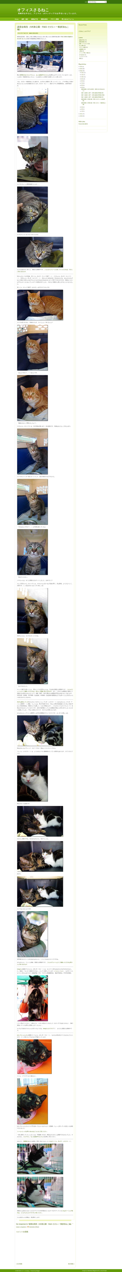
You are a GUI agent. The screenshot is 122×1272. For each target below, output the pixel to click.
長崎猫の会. (26, 1141)
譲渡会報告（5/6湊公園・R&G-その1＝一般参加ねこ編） (43, 28)
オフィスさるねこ (33, 10)
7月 (82, 83)
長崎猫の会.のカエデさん (27, 75)
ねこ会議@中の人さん (42, 75)
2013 (81, 68)
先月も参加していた (22, 702)
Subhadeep (89, 1270)
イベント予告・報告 (84, 52)
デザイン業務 (55, 19)
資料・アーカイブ (83, 43)
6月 (82, 85)
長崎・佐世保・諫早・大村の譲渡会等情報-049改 (92, 95)
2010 (81, 116)
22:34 (26, 33)
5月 (82, 87)
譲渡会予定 (34, 19)
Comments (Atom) (34, 1227)
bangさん (19, 969)
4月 (82, 107)
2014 (81, 66)
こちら (56, 971)
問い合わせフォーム (68, 19)
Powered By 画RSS (83, 123)
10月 (82, 76)
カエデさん (26, 1136)
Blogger (38, 1270)
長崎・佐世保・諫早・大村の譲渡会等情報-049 (92, 97)
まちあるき (81, 54)
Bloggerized (95, 1270)
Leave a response (21, 1227)
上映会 (80, 51)
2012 (81, 70)
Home (16, 19)
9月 (82, 78)
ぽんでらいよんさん (22, 1035)
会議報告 (81, 49)
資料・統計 (25, 19)
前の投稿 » (71, 1264)
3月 (82, 109)
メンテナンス (82, 56)
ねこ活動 (81, 45)
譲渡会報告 (44, 19)
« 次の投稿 (19, 1264)
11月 (82, 74)
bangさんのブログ (48, 1028)
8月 (82, 81)
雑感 (80, 58)
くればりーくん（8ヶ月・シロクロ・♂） (60, 1141)
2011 (81, 113)
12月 (82, 72)
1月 (82, 111)
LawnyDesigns (103, 1270)
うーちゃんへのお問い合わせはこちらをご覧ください (32, 1131)
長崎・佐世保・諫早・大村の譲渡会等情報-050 (92, 92)
